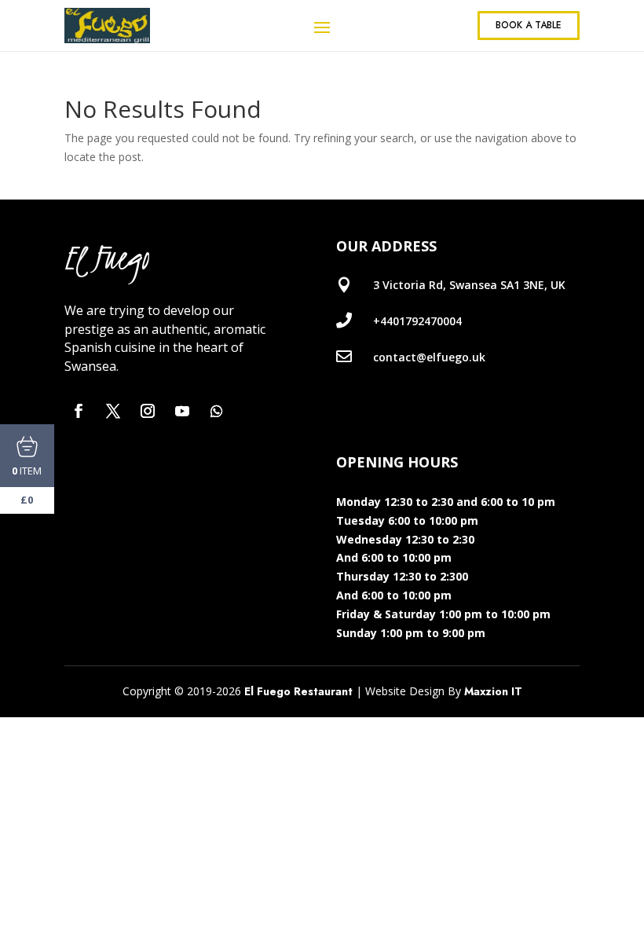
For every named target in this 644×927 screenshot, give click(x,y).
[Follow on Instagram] (148, 411)
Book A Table (529, 25)
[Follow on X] (113, 411)
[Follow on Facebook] (78, 411)
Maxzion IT (493, 691)
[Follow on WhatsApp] (217, 411)
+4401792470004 (417, 320)
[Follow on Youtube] (182, 411)
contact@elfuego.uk (429, 357)
